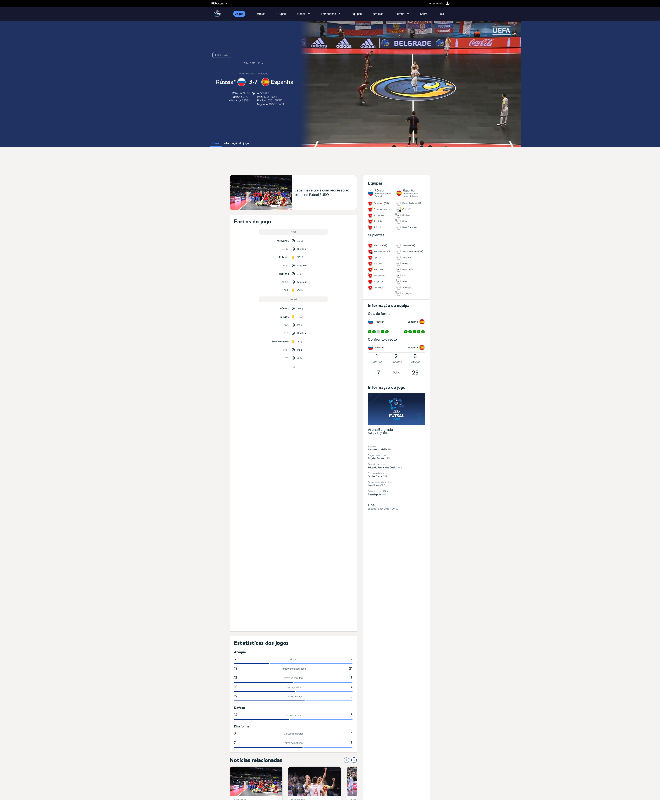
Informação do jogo (236, 143)
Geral (215, 143)
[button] (303, 13)
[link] (239, 13)
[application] (408, 84)
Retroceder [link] (223, 55)
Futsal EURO (217, 13)
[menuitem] (240, 13)
